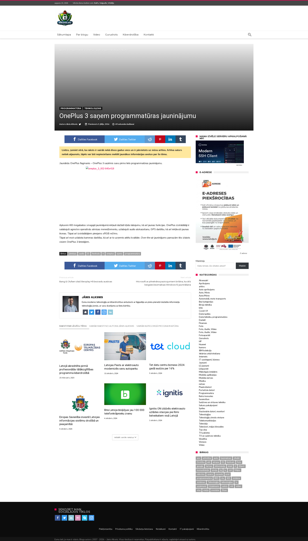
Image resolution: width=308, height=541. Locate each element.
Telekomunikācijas (207, 420)
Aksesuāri (203, 280)
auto (216, 458)
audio (81, 253)
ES (88, 253)
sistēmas (201, 482)
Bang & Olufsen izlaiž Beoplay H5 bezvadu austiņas (85, 279)
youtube (215, 490)
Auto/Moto (204, 295)
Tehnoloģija (213, 482)
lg (221, 470)
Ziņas (224, 490)
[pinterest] (160, 139)
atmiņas (72, 253)
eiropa (216, 462)
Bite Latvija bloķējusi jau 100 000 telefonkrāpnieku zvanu (124, 411)
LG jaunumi (204, 365)
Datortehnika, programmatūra (213, 317)
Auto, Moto (204, 292)
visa (199, 490)
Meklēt (242, 265)
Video (202, 445)
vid (231, 486)
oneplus (110, 253)
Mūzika (202, 381)
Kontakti (173, 529)
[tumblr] (180, 139)
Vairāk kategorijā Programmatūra (158, 326)
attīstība (207, 458)
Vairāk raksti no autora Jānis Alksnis (111, 326)
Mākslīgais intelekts (208, 372)
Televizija (203, 423)
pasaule (219, 474)
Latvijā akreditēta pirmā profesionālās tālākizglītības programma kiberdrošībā (76, 369)
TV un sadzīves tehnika (210, 436)
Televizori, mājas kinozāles (211, 426)
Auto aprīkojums (207, 289)
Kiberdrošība (203, 529)
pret (228, 474)
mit (230, 470)
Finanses (203, 323)
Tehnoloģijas (92, 108)
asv (198, 458)
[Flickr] (78, 518)
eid (208, 462)
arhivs (202, 286)
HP (200, 341)
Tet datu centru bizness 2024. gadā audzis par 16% (167, 366)
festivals (96, 253)
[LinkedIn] (71, 518)
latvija (214, 470)
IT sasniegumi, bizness (209, 359)
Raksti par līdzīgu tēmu (73, 326)
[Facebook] (57, 518)
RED (216, 478)
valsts (224, 486)
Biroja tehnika (205, 304)
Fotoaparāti (204, 335)
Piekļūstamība (105, 529)
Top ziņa (203, 429)
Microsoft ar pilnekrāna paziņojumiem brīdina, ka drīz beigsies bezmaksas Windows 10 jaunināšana (163, 281)
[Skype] (84, 518)
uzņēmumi (201, 486)
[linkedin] (170, 139)
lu (225, 470)
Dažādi (202, 320)
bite (201, 308)
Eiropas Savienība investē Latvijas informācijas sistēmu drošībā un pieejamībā (79, 420)
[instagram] (91, 518)
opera (119, 253)
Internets (203, 356)
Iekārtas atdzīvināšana (209, 353)
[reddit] (150, 139)
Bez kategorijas (206, 301)
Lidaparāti (203, 368)
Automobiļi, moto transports (212, 298)
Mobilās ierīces (206, 378)
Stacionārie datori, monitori (212, 411)
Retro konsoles (206, 396)
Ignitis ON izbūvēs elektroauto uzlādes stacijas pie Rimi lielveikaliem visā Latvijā (167, 412)
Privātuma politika (124, 529)
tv (236, 482)
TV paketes (204, 432)
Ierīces (209, 466)
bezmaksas (226, 458)
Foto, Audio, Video (208, 329)
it (103, 253)
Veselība (203, 439)
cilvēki (237, 458)
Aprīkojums (204, 283)
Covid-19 (203, 311)
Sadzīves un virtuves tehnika (212, 402)
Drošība (201, 462)
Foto (201, 326)
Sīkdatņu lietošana (144, 529)
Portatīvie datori (207, 390)
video (238, 486)
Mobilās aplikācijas (208, 375)
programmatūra (132, 253)
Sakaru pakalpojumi (208, 405)
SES (228, 478)
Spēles (202, 408)
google (200, 466)
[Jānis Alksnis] (65, 10)
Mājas (237, 470)
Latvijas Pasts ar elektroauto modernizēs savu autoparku (121, 366)
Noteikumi (161, 529)
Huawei (202, 344)
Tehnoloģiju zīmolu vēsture (211, 417)
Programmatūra (76, 50)
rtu (222, 478)
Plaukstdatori (205, 387)
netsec (202, 384)
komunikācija (203, 470)
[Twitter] (64, 518)
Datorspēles (204, 314)
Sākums (62, 50)
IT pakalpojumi (187, 529)
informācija (220, 466)
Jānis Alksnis (71, 124)
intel (230, 466)
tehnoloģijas (227, 482)
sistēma (236, 478)
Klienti (241, 466)
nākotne (201, 474)
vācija (206, 490)
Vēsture (202, 442)
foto (239, 462)
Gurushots (204, 338)
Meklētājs (200, 261)
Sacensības (204, 399)
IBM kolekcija (205, 350)
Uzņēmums (214, 486)
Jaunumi (203, 362)
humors (202, 347)
